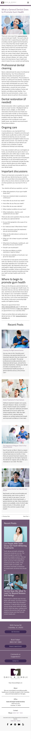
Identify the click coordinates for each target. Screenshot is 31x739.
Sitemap (18, 720)
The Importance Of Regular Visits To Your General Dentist (14, 446)
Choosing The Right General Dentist (13, 350)
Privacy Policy (13, 720)
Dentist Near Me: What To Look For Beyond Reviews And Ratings (15, 593)
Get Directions (15, 632)
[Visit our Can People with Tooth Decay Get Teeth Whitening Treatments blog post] (15, 541)
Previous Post (6, 516)
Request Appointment (15, 646)
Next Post (25, 516)
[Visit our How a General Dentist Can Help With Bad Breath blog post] (15, 477)
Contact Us (15, 661)
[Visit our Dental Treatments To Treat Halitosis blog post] (15, 388)
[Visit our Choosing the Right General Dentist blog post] (15, 339)
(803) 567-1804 (22, 308)
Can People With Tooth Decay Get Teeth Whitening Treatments (15, 545)
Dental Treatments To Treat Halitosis (13, 400)
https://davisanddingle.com (10, 306)
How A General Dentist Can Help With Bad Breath (15, 489)
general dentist (22, 36)
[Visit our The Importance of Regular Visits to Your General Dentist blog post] (15, 434)
